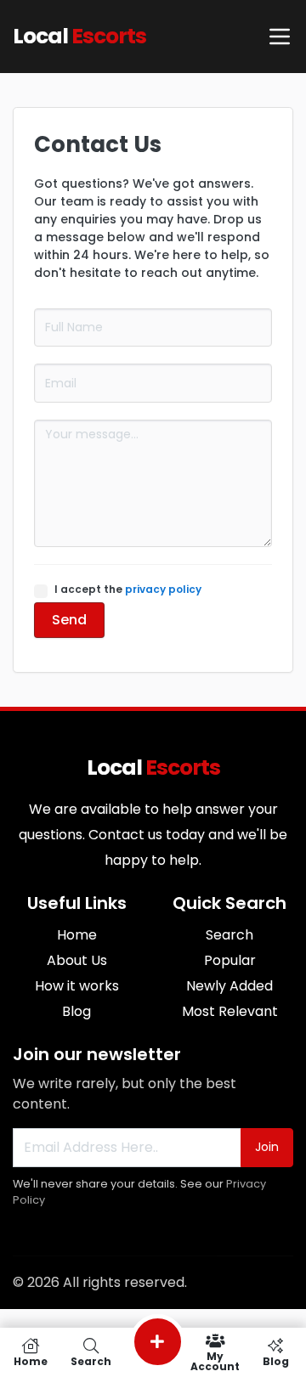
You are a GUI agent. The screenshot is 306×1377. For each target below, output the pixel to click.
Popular (230, 960)
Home (77, 935)
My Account (215, 1360)
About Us (77, 960)
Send (69, 619)
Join (267, 1146)
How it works (77, 986)
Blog (76, 1011)
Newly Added (229, 986)
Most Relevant (230, 1011)
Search (229, 935)
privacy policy (163, 589)
